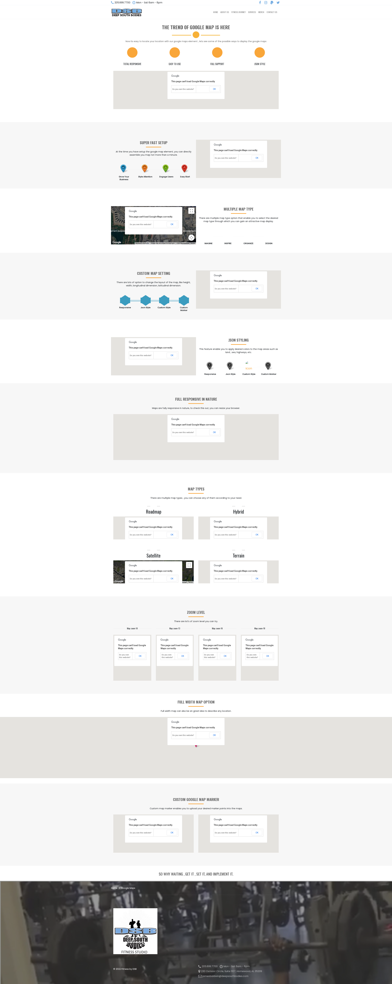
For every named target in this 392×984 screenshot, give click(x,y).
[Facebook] (260, 2)
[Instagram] (266, 2)
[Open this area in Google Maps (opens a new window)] (117, 242)
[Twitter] (278, 2)
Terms (193, 243)
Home (114, 888)
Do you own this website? (183, 89)
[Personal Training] (126, 12)
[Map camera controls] (191, 238)
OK (214, 89)
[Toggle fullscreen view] (191, 211)
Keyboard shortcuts (142, 243)
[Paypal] (272, 2)
